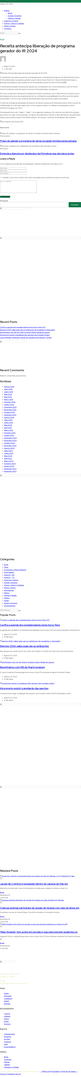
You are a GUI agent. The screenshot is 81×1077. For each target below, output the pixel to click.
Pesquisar (4, 201)
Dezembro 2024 (10, 438)
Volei (6, 1044)
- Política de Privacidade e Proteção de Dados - (58, 1071)
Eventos (7, 1024)
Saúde (6, 601)
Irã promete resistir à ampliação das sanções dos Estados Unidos (25, 335)
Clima (6, 567)
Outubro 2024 (9, 443)
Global (6, 1001)
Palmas (7, 1062)
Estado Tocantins (14, 16)
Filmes (6, 1019)
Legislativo (8, 998)
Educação (7, 996)
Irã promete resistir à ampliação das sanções (24, 688)
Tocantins (7, 1059)
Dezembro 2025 (10, 407)
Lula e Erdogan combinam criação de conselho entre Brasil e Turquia (25, 337)
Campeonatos (9, 1034)
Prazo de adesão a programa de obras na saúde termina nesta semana (38, 140)
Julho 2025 (8, 420)
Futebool (7, 1042)
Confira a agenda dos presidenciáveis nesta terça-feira (30, 625)
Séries (6, 1021)
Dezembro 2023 (10, 469)
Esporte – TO (9, 577)
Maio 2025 (8, 425)
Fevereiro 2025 (9, 433)
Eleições (7, 1004)
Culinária (7, 1016)
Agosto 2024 (9, 448)
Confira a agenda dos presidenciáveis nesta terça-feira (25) (23, 327)
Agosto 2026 (9, 387)
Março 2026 (8, 399)
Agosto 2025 (9, 417)
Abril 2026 (8, 397)
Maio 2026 (8, 394)
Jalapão (7, 1065)
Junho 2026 (8, 392)
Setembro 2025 (10, 415)
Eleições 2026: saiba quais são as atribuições (24, 646)
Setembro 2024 (10, 446)
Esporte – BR (9, 575)
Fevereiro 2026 (9, 402)
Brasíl (10, 13)
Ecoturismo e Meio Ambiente (15, 570)
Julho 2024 (8, 451)
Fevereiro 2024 (10, 464)
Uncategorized (9, 606)
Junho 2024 (8, 453)
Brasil (6, 1057)
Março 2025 (8, 430)
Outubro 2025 (9, 412)
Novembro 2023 (10, 471)
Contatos (7, 29)
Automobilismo (10, 1047)
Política (6, 11)
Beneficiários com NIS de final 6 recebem (22, 667)
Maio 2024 (8, 456)
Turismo (7, 1014)
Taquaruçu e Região (11, 1067)
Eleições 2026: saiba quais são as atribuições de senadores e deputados (27, 330)
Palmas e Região (14, 18)
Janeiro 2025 (9, 435)
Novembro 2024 (10, 440)
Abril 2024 (8, 458)
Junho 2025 (8, 423)
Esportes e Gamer (11, 21)
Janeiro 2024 (9, 466)
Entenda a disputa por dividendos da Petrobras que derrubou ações (37, 153)
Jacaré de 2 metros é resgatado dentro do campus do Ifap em (34, 883)
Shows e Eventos (10, 603)
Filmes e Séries (10, 26)
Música (6, 593)
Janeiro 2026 (9, 405)
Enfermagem (9, 572)
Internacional (9, 590)
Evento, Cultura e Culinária (14, 23)
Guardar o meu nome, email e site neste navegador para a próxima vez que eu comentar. (35, 177)
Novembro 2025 (10, 410)
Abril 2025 (8, 428)
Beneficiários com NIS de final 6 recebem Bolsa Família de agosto (25, 332)
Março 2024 (8, 461)
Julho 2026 (8, 389)
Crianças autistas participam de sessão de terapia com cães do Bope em (39, 907)
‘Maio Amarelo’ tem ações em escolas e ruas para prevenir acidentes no (39, 932)
